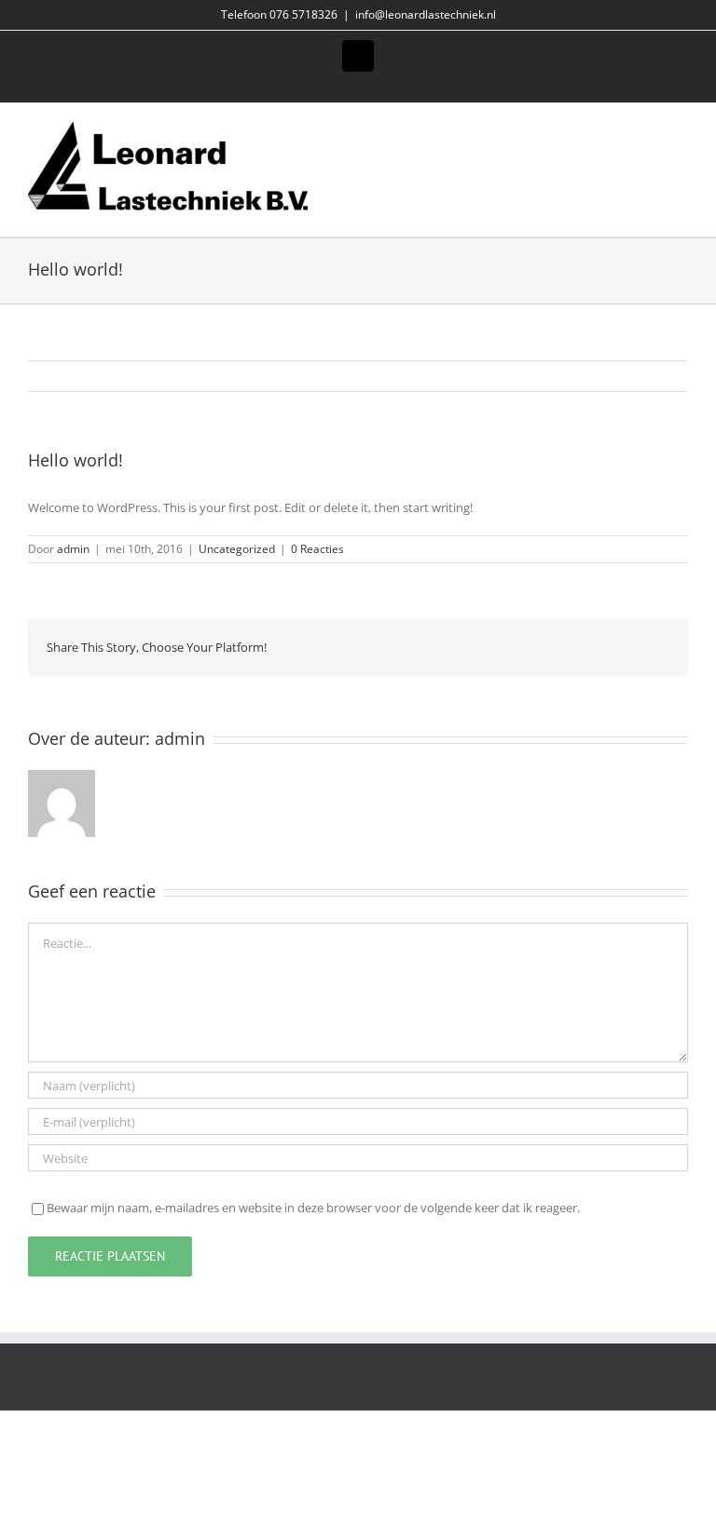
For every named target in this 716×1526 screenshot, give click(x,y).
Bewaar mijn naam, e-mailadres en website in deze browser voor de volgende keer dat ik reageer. (313, 1207)
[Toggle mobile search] (647, 132)
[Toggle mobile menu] (680, 132)
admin (73, 549)
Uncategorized (237, 549)
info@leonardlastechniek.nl (425, 14)
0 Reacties (317, 549)
